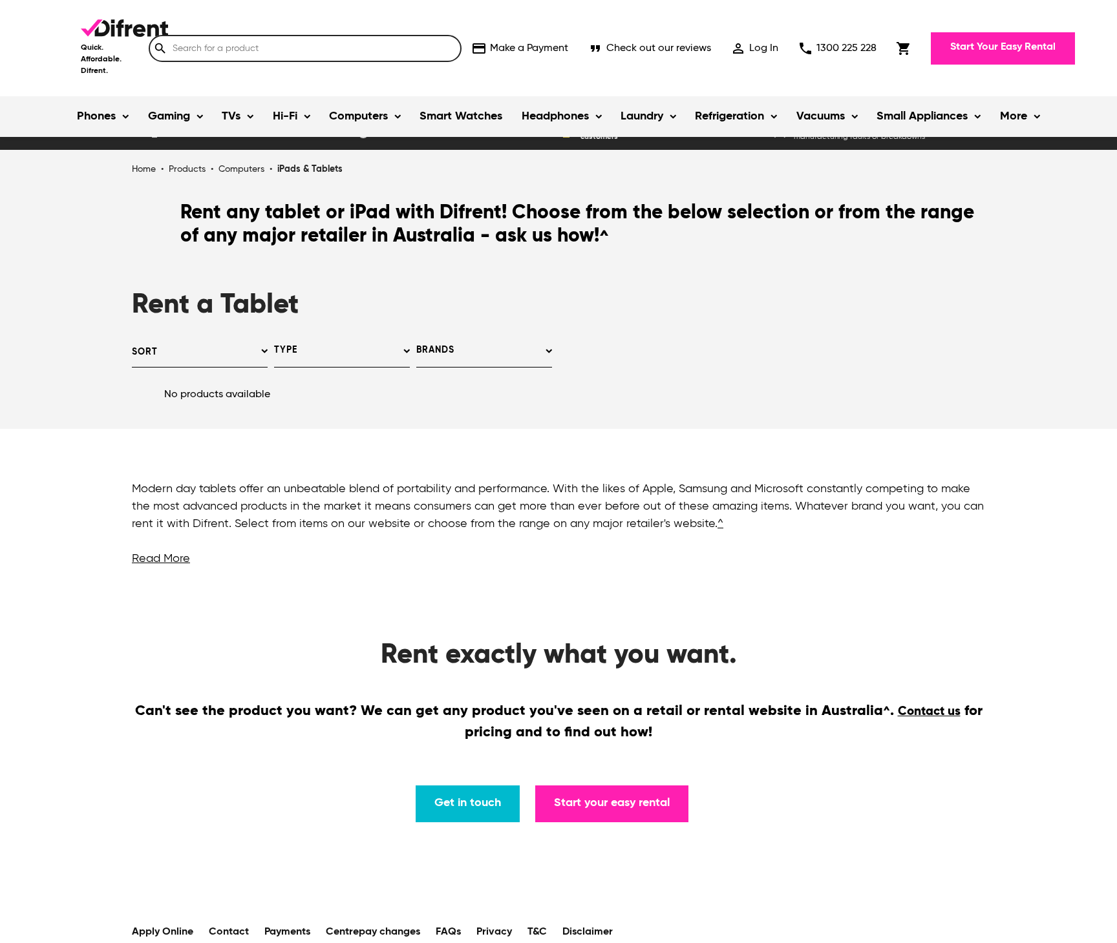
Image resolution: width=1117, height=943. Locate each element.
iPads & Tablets (310, 169)
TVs (231, 116)
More (1013, 116)
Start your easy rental (612, 803)
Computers (358, 116)
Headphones (555, 116)
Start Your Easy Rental (1003, 47)
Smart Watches (461, 116)
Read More (161, 559)
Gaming (169, 116)
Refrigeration (729, 116)
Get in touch (467, 803)
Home (144, 169)
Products (187, 169)
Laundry (642, 116)
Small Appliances (922, 116)
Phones (96, 116)
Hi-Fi (285, 116)
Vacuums (820, 116)
